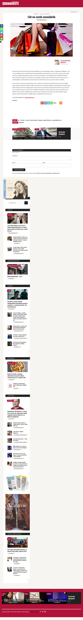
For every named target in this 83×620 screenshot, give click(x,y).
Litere (13, 10)
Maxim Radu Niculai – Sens (14, 276)
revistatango (16, 243)
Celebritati (6, 10)
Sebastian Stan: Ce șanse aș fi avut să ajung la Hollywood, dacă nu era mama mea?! (20, 328)
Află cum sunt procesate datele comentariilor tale (48, 173)
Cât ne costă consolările (44, 13)
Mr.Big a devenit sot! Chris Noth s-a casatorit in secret (13, 601)
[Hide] (0, 41)
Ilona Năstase (11, 308)
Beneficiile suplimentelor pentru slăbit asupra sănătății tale (19, 385)
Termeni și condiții (34, 611)
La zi (35, 10)
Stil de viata (20, 10)
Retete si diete (11, 363)
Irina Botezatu (16, 346)
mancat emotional (34, 120)
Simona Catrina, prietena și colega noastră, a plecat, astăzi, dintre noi (20, 424)
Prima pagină (73, 11)
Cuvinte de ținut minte (18, 129)
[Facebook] (1, 25)
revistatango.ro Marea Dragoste (20, 134)
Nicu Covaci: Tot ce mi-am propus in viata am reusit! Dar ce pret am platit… (20, 455)
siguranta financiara (47, 120)
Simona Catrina (17, 449)
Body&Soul (29, 10)
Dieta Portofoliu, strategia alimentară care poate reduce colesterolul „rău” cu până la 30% (16, 375)
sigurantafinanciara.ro (57, 120)
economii (27, 120)
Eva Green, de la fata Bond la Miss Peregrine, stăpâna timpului (19, 344)
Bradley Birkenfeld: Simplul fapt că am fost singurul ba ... (45, 137)
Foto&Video (41, 10)
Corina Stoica (11, 418)
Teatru (48, 593)
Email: (43, 162)
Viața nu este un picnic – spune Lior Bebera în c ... (35, 601)
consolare (22, 120)
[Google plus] (42, 103)
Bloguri (49, 10)
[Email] (1, 38)
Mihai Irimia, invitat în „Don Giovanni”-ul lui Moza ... (57, 601)
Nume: (13, 162)
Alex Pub (15, 388)
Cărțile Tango (57, 10)
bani (19, 120)
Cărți (36, 129)
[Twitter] (48, 103)
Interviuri (10, 215)
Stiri (4, 593)
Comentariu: (15, 155)
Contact (65, 10)
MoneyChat (36, 13)
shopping (40, 120)
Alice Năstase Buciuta (41, 19)
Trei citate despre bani (19, 136)
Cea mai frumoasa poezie (14, 265)
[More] (60, 103)
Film (9, 291)
